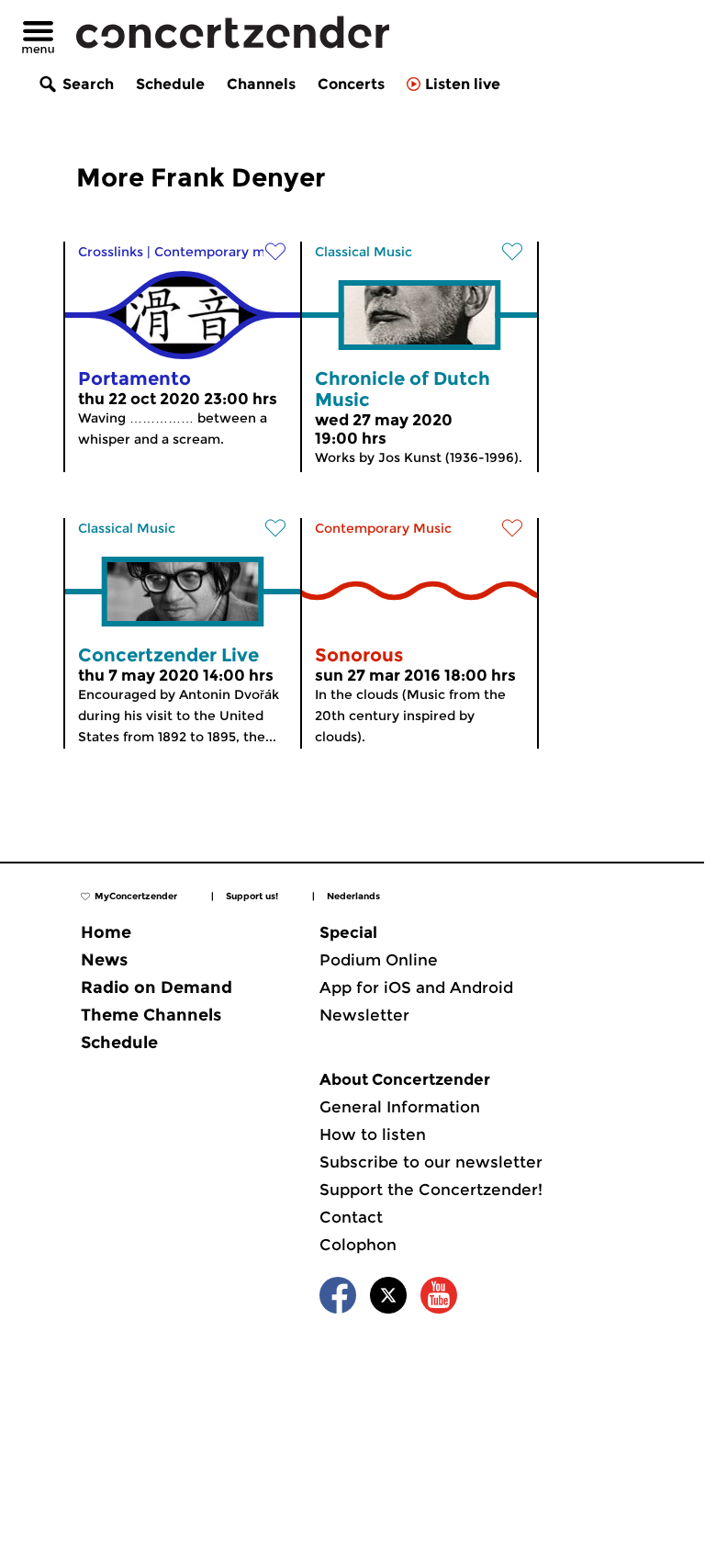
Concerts (351, 84)
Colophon (358, 1244)
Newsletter (364, 1015)
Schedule (170, 84)
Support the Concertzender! (431, 1189)
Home (106, 932)
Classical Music (363, 251)
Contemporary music (222, 251)
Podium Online (378, 960)
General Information (399, 1107)
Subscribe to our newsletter (431, 1162)
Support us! (252, 896)
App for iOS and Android (416, 987)
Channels (261, 84)
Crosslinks (110, 251)
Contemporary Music (383, 528)
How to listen (372, 1134)
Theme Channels (151, 1015)
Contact (351, 1217)
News (104, 960)
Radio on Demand (156, 987)
